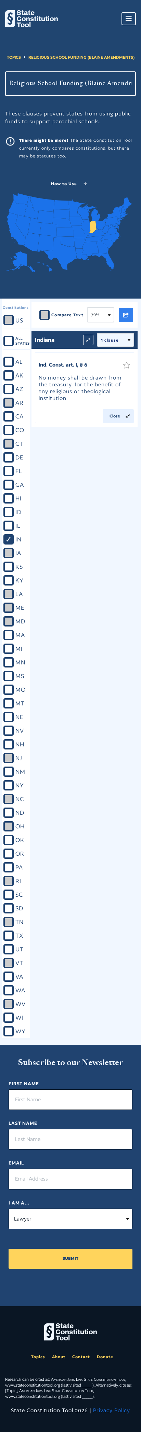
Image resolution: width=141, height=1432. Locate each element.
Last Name (23, 1123)
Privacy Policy (111, 1410)
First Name (24, 1083)
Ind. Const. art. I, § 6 (63, 364)
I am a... (19, 1203)
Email (16, 1163)
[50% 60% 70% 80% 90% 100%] (103, 315)
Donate (105, 1356)
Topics (14, 57)
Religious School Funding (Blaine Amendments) (81, 57)
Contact (81, 1356)
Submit (70, 1258)
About (58, 1356)
